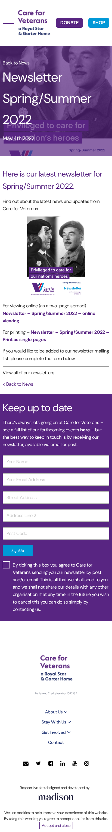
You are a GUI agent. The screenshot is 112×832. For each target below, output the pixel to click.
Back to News (16, 63)
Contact (56, 742)
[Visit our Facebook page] (50, 763)
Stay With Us (54, 722)
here (85, 430)
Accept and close (56, 825)
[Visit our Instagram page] (86, 763)
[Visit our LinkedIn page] (62, 763)
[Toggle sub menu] (65, 712)
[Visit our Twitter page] (38, 763)
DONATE (69, 23)
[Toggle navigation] (8, 22)
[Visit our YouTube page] (74, 763)
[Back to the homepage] (33, 22)
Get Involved (54, 732)
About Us (54, 712)
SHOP (99, 23)
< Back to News (18, 384)
